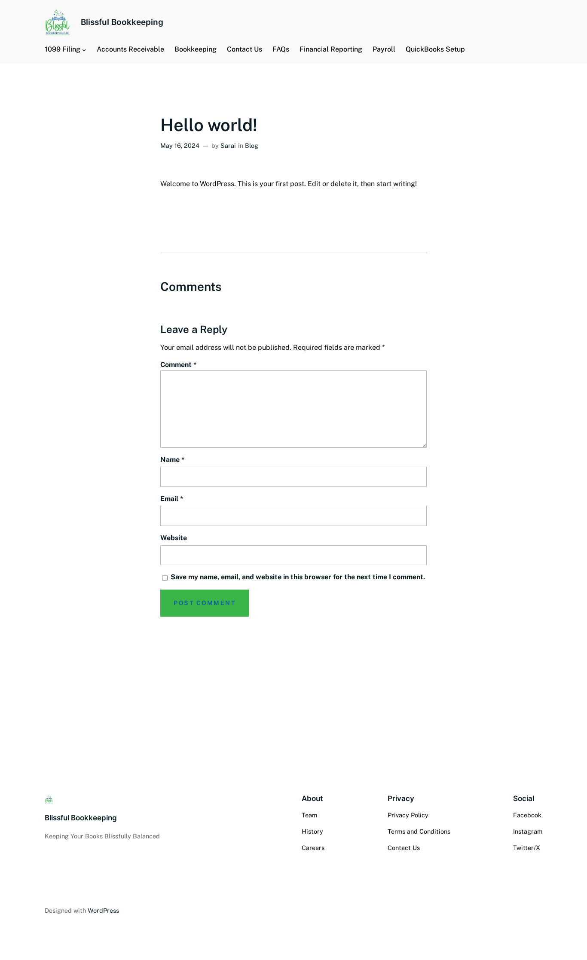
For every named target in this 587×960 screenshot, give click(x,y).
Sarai (228, 145)
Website (173, 538)
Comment (178, 365)
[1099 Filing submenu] (84, 49)
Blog (251, 145)
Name (172, 460)
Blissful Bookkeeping (122, 22)
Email (171, 499)
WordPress (103, 910)
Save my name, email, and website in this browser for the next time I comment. (298, 577)
